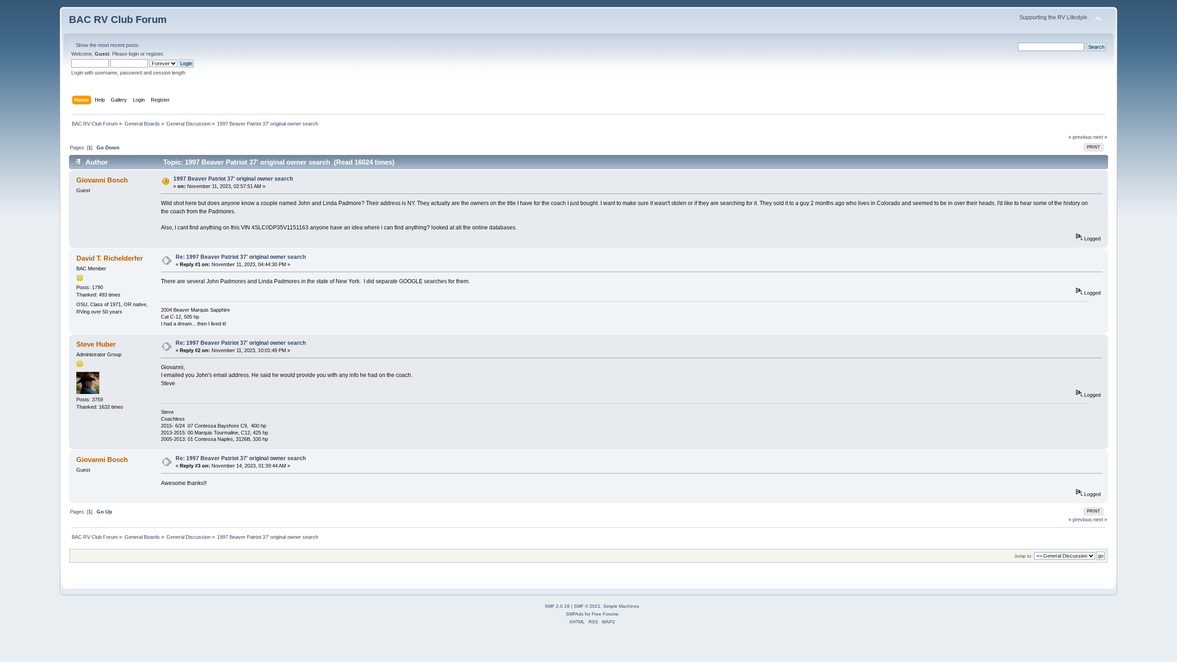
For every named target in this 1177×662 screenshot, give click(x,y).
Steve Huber (96, 344)
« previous (1080, 137)
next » (1100, 137)
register (154, 54)
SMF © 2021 (587, 606)
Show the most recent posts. (108, 45)
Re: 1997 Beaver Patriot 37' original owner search (241, 257)
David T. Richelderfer (109, 258)
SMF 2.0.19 (557, 606)
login (134, 54)
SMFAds (574, 613)
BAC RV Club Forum (118, 19)
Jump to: (1023, 556)
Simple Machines (621, 606)
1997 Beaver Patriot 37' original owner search (233, 179)
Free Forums (605, 613)
